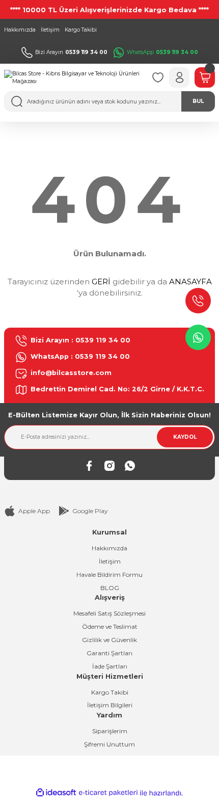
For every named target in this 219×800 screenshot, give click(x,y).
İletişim (110, 561)
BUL (198, 101)
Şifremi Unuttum (109, 744)
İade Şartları (109, 666)
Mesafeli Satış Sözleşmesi (109, 613)
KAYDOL (185, 437)
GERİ (101, 281)
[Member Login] (179, 77)
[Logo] (74, 78)
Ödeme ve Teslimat (110, 626)
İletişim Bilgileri (109, 705)
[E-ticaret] (108, 793)
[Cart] (205, 77)
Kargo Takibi (109, 692)
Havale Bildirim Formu (109, 574)
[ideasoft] (56, 792)
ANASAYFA (190, 281)
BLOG (109, 588)
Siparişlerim (109, 731)
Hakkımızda (109, 548)
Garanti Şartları (109, 653)
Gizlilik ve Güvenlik (109, 640)
